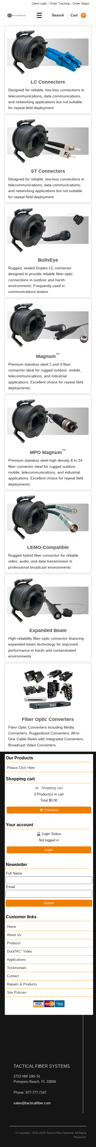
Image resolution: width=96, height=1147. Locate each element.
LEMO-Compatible (48, 547)
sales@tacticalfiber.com (32, 1103)
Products (14, 943)
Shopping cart (52, 788)
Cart (77, 15)
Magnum (48, 356)
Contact (13, 976)
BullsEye (48, 260)
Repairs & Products (22, 984)
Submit (49, 903)
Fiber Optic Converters (48, 719)
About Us (14, 935)
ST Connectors (48, 171)
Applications (16, 960)
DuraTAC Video (19, 951)
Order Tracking (60, 3)
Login (49, 849)
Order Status (81, 3)
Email (10, 887)
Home (11, 927)
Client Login (39, 3)
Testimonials (16, 968)
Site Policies (16, 992)
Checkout (50, 810)
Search (58, 15)
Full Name (14, 873)
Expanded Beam (48, 630)
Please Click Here (21, 768)
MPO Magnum (48, 452)
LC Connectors (48, 82)
